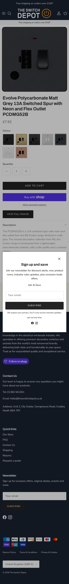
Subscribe (34, 305)
